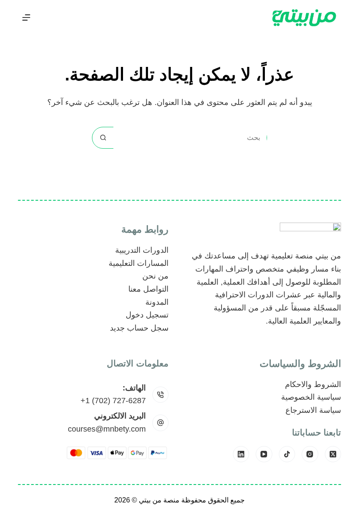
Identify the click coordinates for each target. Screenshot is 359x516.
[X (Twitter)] (333, 454)
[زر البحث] (102, 137)
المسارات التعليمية (139, 263)
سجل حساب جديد (139, 328)
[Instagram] (310, 454)
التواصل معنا (148, 289)
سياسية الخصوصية (311, 397)
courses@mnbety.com (107, 429)
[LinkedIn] (241, 454)
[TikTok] (287, 454)
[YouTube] (264, 454)
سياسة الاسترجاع (313, 410)
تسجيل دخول (147, 314)
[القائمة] (26, 17)
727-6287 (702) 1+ (113, 400)
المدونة (157, 302)
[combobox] (190, 138)
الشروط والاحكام (313, 384)
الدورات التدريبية (142, 250)
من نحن (155, 276)
